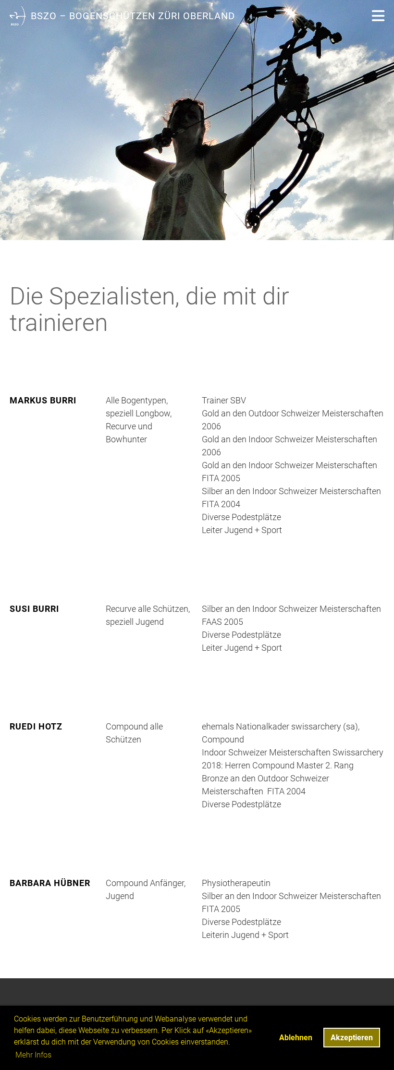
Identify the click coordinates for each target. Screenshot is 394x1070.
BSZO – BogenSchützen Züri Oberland (133, 16)
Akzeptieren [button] (352, 1037)
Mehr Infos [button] (33, 1054)
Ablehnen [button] (295, 1037)
